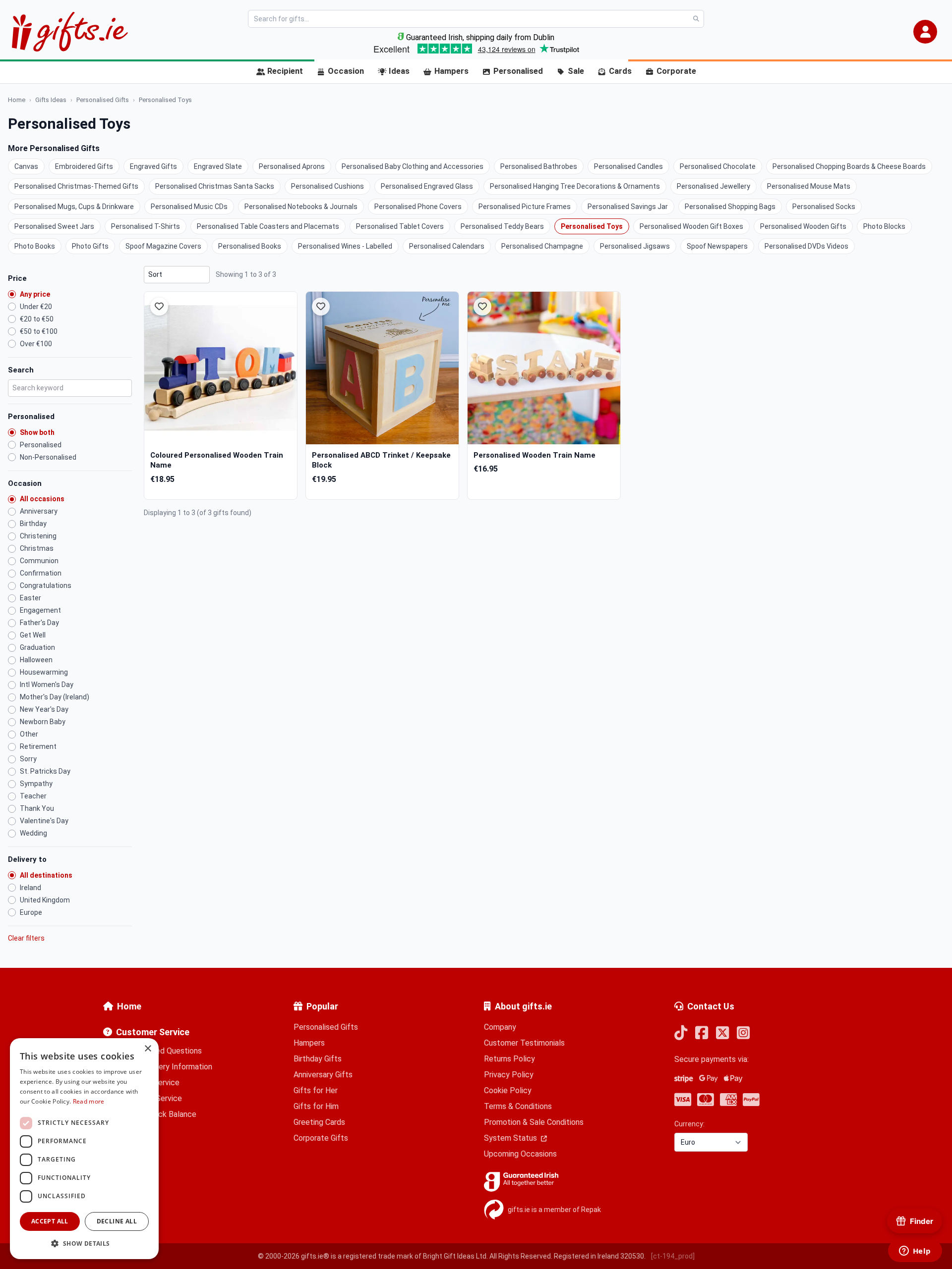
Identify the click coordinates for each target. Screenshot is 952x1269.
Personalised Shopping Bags (730, 207)
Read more (89, 1101)
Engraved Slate (218, 166)
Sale (576, 71)
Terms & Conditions (518, 1106)
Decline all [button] (117, 1221)
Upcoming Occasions (520, 1154)
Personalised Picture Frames (524, 207)
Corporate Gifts (321, 1138)
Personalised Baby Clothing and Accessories (412, 166)
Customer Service (152, 1032)
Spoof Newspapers (717, 246)
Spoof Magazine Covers (163, 246)
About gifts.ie (523, 1006)
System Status (511, 1138)
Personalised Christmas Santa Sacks (214, 186)
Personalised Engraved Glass (427, 186)
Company (500, 1027)
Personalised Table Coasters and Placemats (268, 226)
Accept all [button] (49, 1221)
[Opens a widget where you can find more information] (915, 1251)
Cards (620, 71)
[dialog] (84, 1148)
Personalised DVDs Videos (806, 246)
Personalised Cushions (327, 186)
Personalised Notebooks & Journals (300, 207)
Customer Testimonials (524, 1043)
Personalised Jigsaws (635, 246)
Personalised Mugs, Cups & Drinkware (74, 207)
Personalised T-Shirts (145, 226)
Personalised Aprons (292, 166)
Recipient (285, 71)
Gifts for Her (316, 1090)
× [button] (147, 1049)
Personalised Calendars (446, 246)
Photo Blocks (884, 226)
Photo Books (34, 246)
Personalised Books (249, 246)
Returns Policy (509, 1058)
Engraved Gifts (153, 166)
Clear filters (26, 938)
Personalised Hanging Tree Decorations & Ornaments (575, 186)
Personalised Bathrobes (538, 166)
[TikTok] (680, 1033)
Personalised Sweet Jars (54, 226)
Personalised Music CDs (189, 207)
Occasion (346, 71)
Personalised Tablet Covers (400, 226)
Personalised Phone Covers (418, 207)
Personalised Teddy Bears (502, 226)
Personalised (518, 71)
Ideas (399, 71)
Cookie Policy (508, 1090)
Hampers (451, 71)
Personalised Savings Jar (628, 207)
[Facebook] (701, 1033)
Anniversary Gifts (323, 1074)
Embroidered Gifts (84, 166)
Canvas (26, 166)
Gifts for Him (316, 1106)
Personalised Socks (823, 207)
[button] (925, 32)
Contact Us (710, 1006)
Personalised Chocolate (718, 166)
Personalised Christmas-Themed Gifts (76, 186)
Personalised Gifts (326, 1027)
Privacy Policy (509, 1074)
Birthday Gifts (318, 1058)
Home (129, 1006)
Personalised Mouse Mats (808, 186)
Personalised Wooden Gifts (803, 226)
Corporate (676, 71)
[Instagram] (743, 1033)
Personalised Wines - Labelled (345, 246)
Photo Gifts (90, 246)
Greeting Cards (319, 1122)
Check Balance (170, 1114)
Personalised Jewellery (713, 186)
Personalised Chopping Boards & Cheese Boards (849, 166)
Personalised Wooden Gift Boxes (691, 226)
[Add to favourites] (159, 306)
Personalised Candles (628, 166)
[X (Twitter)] (722, 1033)
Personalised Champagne (542, 246)
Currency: (689, 1124)
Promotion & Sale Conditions (534, 1122)
